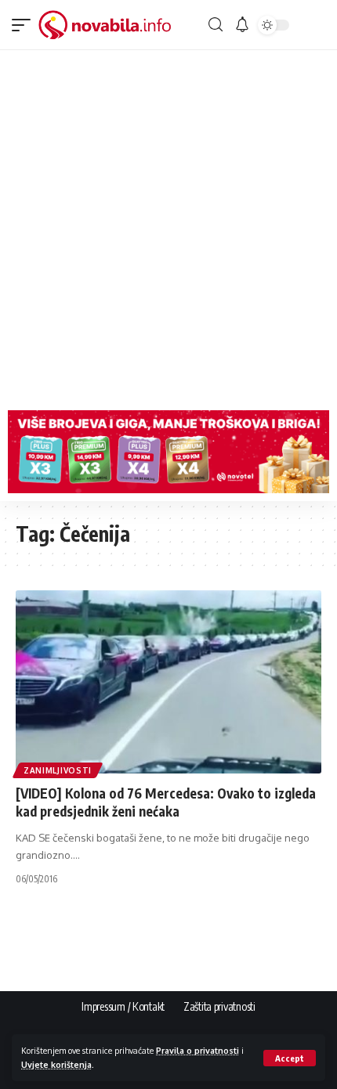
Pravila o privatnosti (197, 1050)
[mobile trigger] (25, 25)
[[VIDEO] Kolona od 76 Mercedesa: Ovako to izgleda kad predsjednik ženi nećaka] (168, 681)
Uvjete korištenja (56, 1064)
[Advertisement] (168, 226)
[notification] (242, 25)
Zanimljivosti (58, 770)
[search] (215, 25)
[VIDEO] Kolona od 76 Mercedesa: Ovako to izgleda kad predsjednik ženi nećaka (166, 802)
